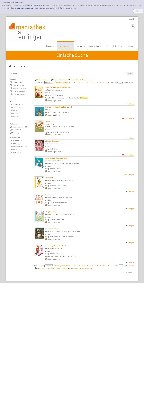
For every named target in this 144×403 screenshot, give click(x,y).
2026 (13, 110)
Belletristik (15, 130)
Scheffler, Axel (16, 85)
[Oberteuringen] (26, 31)
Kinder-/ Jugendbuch (18, 127)
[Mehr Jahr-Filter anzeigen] (10, 119)
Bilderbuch (15, 141)
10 (103, 82)
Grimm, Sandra (17, 82)
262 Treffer (114, 82)
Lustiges (15, 153)
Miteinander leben (18, 147)
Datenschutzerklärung (25, 8)
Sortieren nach (39, 82)
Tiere (13, 150)
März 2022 (15, 107)
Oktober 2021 (16, 105)
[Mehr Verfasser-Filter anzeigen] (10, 96)
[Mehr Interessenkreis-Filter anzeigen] (10, 155)
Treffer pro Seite (129, 82)
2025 (13, 113)
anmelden (132, 19)
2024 (13, 116)
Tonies (14, 133)
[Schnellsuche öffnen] (133, 26)
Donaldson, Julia (17, 91)
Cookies (34, 5)
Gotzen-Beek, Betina (18, 94)
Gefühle (14, 144)
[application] (65, 46)
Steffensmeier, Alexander (18, 88)
